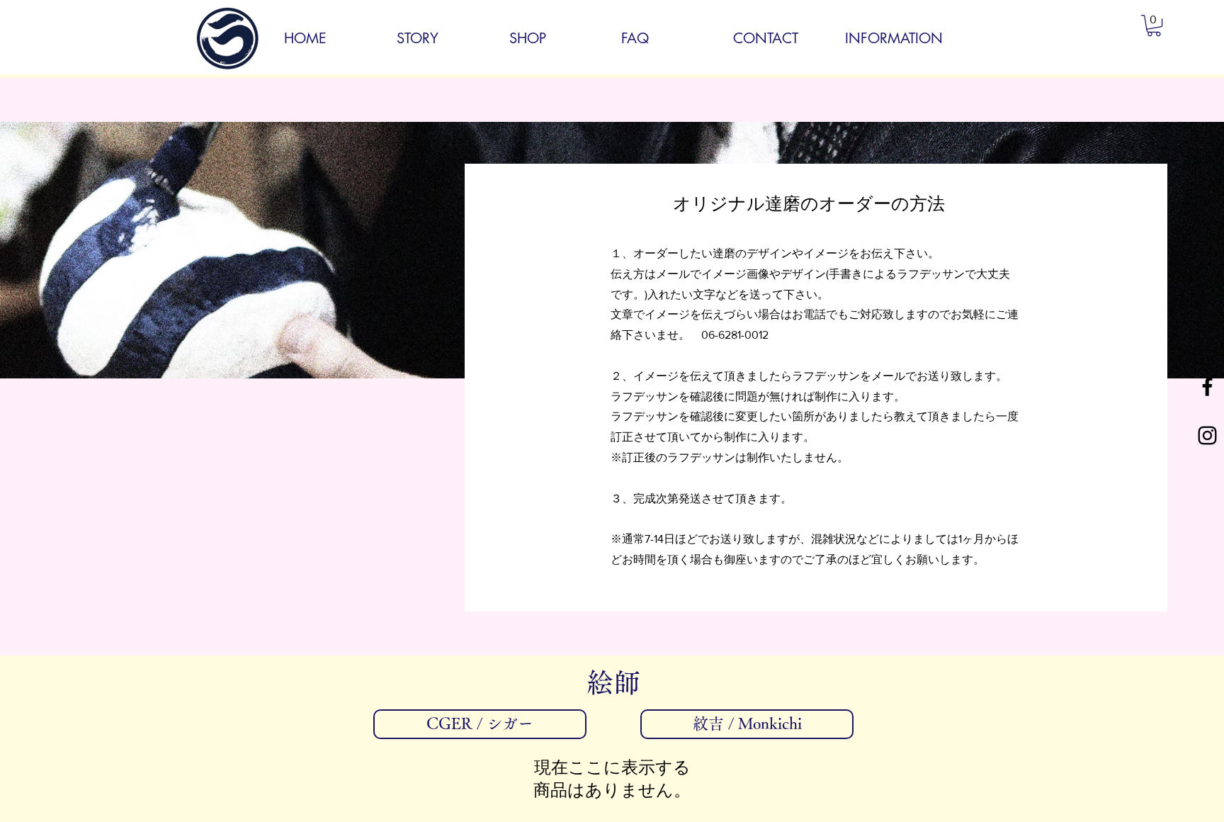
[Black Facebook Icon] (1207, 386)
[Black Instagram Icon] (1207, 435)
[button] (1154, 25)
